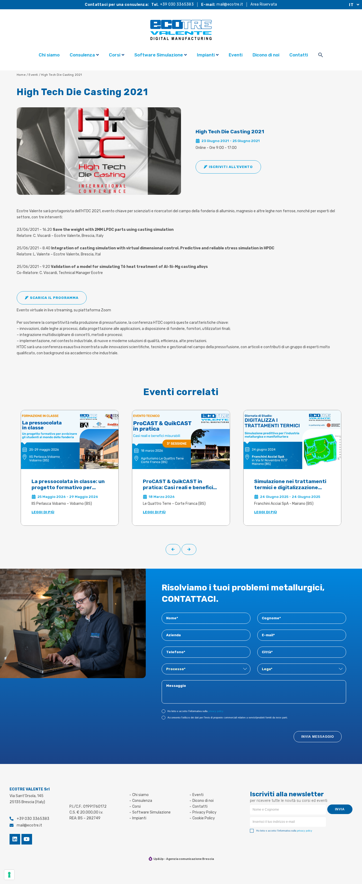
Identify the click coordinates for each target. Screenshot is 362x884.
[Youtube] (26, 839)
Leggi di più (43, 512)
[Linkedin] (15, 839)
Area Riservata (263, 4)
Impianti (206, 55)
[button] (228, 167)
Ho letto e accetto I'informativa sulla (195, 711)
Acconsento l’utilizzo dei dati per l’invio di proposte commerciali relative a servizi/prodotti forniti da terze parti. (227, 717)
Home (21, 75)
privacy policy (215, 711)
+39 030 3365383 (177, 4)
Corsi (114, 55)
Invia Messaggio (317, 737)
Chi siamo (49, 55)
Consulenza (82, 55)
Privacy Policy (204, 812)
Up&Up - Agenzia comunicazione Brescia (183, 859)
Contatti (298, 55)
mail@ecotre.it (230, 4)
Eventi (235, 55)
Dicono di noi (266, 55)
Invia (340, 809)
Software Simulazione (158, 55)
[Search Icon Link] (320, 55)
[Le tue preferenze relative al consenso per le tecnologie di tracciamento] (9, 875)
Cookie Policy (203, 818)
